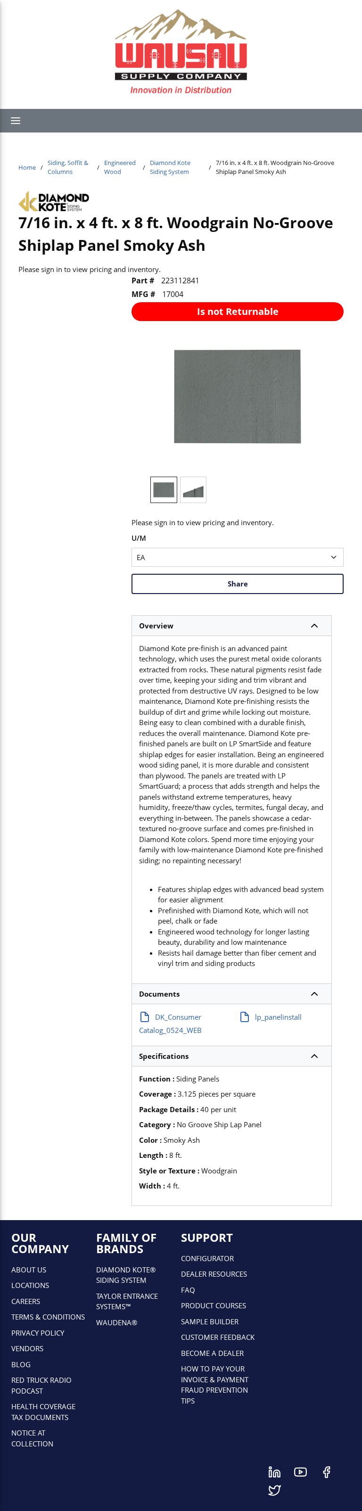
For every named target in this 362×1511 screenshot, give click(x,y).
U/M (139, 538)
